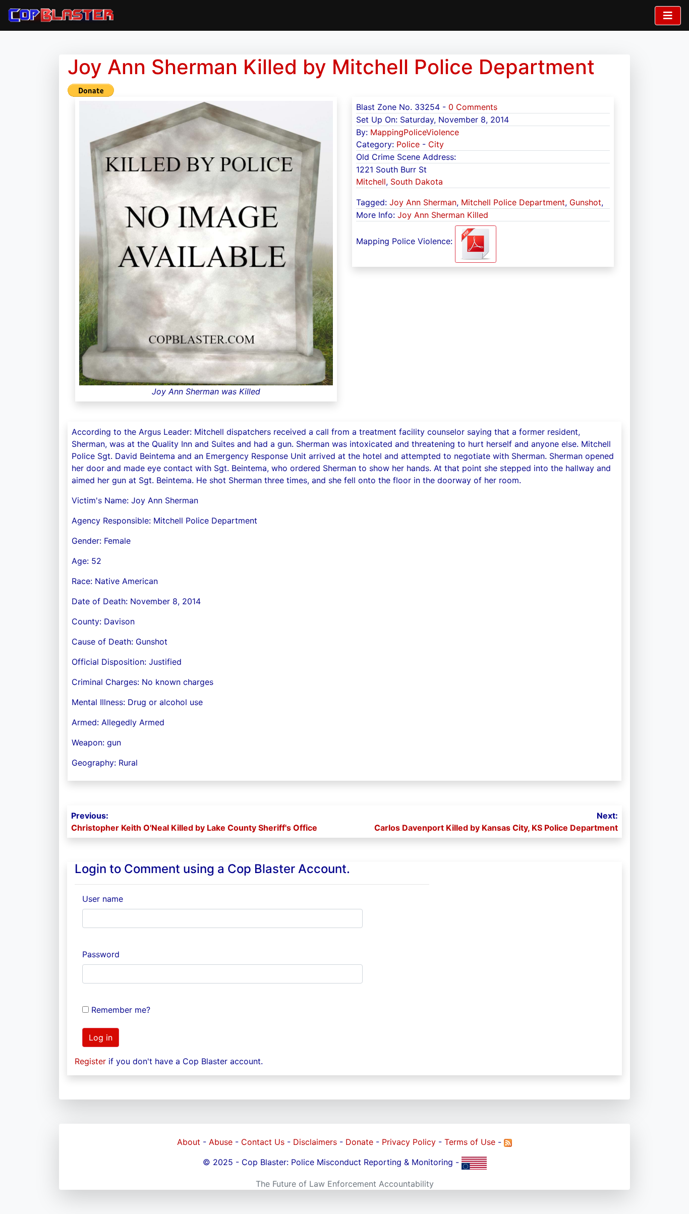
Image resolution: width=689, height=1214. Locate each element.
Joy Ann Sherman (422, 202)
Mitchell (371, 182)
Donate (359, 1142)
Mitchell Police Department (513, 202)
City (436, 144)
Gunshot (585, 202)
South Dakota (416, 182)
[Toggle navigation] (668, 15)
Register (90, 1061)
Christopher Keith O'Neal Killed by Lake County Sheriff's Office (194, 828)
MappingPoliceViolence (414, 132)
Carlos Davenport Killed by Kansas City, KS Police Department (496, 828)
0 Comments (472, 107)
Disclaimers (315, 1142)
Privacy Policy (409, 1142)
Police (408, 144)
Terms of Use (469, 1142)
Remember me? (120, 1010)
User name (102, 899)
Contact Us (262, 1142)
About (188, 1142)
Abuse (221, 1142)
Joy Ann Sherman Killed (442, 215)
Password (101, 954)
